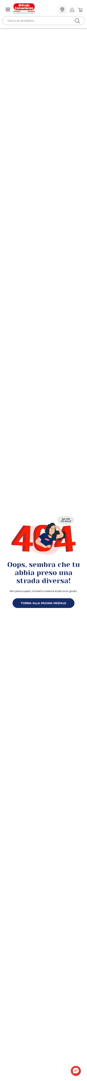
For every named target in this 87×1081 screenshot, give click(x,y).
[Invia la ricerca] (77, 20)
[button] (76, 1071)
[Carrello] (80, 9)
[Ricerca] (68, 10)
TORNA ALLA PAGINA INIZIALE (43, 603)
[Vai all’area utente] (72, 9)
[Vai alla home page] (34, 8)
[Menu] (7, 10)
